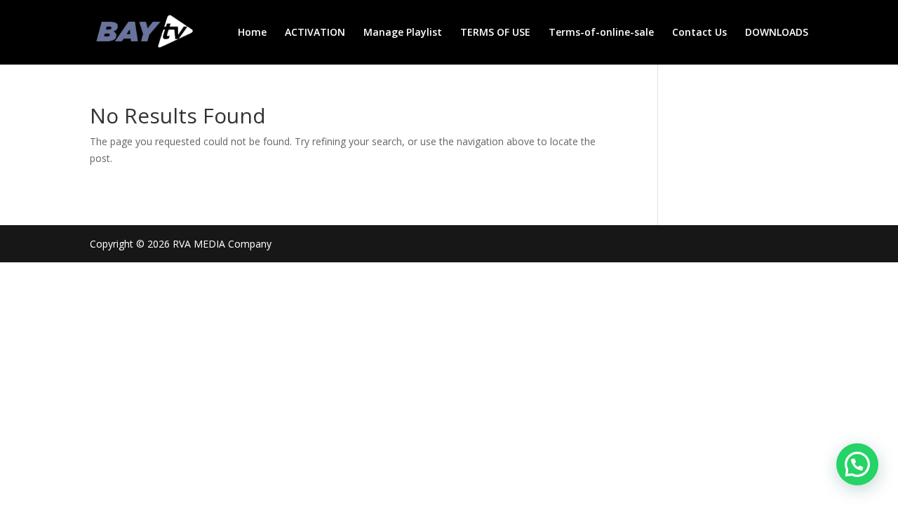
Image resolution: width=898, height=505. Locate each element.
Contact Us (699, 33)
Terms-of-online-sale (601, 33)
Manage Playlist (402, 33)
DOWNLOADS (776, 33)
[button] (857, 464)
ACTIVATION (315, 33)
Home (252, 33)
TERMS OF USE (495, 33)
